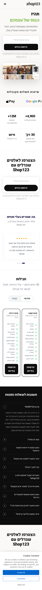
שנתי (14, 298)
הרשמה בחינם (30, 369)
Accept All (21, 572)
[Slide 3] (19, 263)
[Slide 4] (17, 263)
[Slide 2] (20, 263)
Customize (21, 579)
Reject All (21, 585)
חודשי (27, 298)
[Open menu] (5, 4)
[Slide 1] (23, 263)
